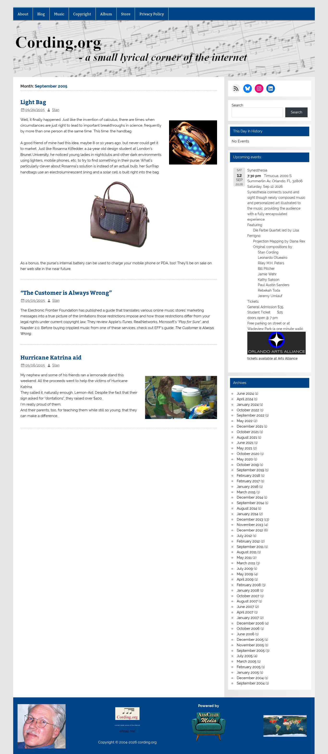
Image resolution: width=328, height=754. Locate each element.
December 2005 (250, 639)
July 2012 (244, 536)
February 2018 (248, 475)
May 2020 (245, 459)
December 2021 (250, 426)
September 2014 (250, 503)
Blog (41, 14)
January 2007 (248, 618)
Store (125, 14)
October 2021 (248, 432)
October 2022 (248, 410)
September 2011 (250, 547)
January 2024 (248, 404)
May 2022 (245, 421)
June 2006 (245, 634)
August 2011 (246, 552)
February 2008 (249, 585)
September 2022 (250, 415)
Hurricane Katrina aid (50, 357)
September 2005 (251, 650)
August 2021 (247, 437)
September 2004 (251, 683)
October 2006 (248, 628)
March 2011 (246, 563)
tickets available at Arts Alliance (272, 358)
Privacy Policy (152, 14)
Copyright (82, 14)
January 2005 (248, 672)
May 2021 (244, 448)
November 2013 (250, 525)
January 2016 (247, 486)
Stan (55, 110)
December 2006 (250, 623)
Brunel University (34, 155)
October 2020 (248, 454)
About (23, 14)
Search (237, 105)
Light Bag (33, 102)
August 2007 (247, 601)
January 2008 (248, 590)
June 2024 (245, 393)
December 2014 (250, 497)
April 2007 (245, 612)
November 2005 (250, 645)
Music (59, 14)
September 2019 (250, 470)
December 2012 (250, 530)
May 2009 (245, 574)
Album (106, 14)
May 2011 (244, 557)
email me (127, 731)
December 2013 (250, 519)
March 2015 (246, 492)
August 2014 (247, 508)
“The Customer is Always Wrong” (66, 292)
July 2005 (245, 656)
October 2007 (248, 596)
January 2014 (247, 514)
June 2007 (245, 607)
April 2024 (245, 399)
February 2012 (248, 541)
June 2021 (245, 443)
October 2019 (248, 465)
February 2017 (248, 481)
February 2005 (249, 667)
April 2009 (245, 579)
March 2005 (246, 661)
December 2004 (250, 678)
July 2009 (245, 568)
